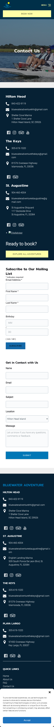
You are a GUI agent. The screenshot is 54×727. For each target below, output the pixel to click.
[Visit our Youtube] (27, 132)
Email (9, 382)
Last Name (12, 303)
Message (10, 426)
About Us (7, 679)
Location (10, 411)
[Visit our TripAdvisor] (21, 132)
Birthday (10, 316)
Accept (27, 720)
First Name (12, 291)
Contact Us (8, 686)
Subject (9, 397)
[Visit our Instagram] (14, 132)
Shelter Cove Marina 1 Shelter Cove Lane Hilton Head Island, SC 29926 (26, 119)
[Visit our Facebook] (8, 132)
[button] (49, 692)
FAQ (5, 682)
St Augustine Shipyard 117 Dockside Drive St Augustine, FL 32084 (23, 211)
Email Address (14, 280)
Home (6, 676)
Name (9, 368)
